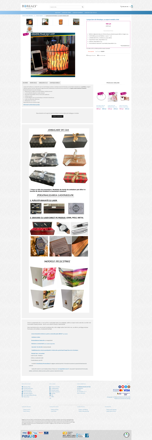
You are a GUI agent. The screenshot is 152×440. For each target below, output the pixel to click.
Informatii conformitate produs (31, 104)
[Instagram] (128, 386)
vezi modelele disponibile (49, 343)
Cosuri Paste (53, 411)
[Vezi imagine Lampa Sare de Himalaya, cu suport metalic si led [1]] (45, 22)
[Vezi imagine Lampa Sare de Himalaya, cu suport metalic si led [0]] (29, 22)
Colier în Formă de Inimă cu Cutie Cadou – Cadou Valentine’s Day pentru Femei (124, 106)
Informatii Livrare (27, 390)
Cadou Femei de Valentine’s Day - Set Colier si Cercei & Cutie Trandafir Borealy (112, 106)
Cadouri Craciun (26, 409)
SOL (52, 395)
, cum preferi (38, 353)
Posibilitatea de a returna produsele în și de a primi (54, 350)
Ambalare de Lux (43, 82)
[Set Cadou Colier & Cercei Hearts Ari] (101, 97)
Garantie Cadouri (55, 390)
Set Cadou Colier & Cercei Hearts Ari (100, 106)
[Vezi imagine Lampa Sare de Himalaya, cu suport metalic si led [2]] (60, 22)
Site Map (53, 393)
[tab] (25, 82)
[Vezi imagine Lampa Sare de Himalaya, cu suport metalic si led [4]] (29, 29)
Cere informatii (101, 55)
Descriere (25, 82)
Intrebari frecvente (55, 391)
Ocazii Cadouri (39, 15)
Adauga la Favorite (92, 55)
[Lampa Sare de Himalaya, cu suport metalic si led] (53, 55)
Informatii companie (27, 393)
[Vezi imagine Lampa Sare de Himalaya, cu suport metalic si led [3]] (76, 22)
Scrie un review (57, 116)
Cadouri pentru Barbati (111, 409)
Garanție (37, 347)
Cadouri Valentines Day (83, 411)
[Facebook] (119, 386)
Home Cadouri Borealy (28, 15)
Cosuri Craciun (26, 411)
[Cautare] (82, 7)
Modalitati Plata (26, 386)
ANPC (52, 396)
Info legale (52, 384)
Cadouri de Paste (54, 409)
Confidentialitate (55, 388)
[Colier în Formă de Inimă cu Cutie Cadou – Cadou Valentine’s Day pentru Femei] (124, 97)
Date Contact (26, 396)
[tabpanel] (53, 55)
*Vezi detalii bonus (125, 45)
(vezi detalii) (65, 333)
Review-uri (33, 82)
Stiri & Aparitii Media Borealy (29, 395)
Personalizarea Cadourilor (38, 340)
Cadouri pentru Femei (111, 411)
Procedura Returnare (28, 388)
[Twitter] (125, 386)
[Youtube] (122, 386)
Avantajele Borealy (55, 82)
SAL (50, 398)
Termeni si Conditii (55, 386)
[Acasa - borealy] (30, 7)
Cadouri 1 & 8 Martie (83, 409)
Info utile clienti (26, 384)
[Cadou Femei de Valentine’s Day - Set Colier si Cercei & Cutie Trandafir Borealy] (113, 97)
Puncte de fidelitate (27, 391)
